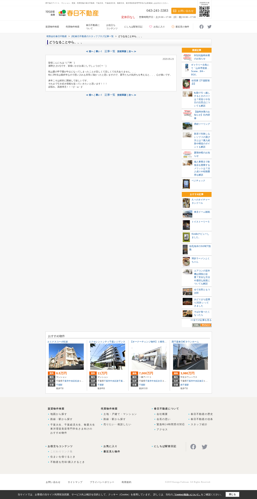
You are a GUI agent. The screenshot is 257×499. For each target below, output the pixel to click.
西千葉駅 (184, 385)
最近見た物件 (182, 26)
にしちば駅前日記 (133, 26)
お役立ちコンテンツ (60, 446)
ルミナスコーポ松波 (57, 341)
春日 (201, 381)
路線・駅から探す (61, 419)
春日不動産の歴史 (202, 414)
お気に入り (159, 26)
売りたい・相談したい (117, 424)
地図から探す (58, 414)
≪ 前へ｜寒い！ (94, 51)
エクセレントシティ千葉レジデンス (107, 341)
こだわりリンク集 (61, 451)
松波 (77, 381)
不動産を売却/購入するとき (67, 462)
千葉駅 (59, 385)
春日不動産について (166, 408)
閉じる (232, 494)
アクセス (162, 429)
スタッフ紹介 (199, 424)
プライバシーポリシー (102, 482)
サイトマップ (75, 482)
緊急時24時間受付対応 (171, 424)
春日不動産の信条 (202, 419)
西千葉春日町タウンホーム (185, 341)
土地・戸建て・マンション (120, 414)
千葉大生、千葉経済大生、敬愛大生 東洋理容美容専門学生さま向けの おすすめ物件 (72, 428)
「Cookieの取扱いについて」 (187, 494)
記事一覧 (110, 51)
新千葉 (119, 381)
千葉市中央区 (68, 381)
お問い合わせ (186, 11)
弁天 (160, 381)
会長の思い (164, 419)
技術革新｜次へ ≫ (126, 51)
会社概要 (162, 414)
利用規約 (126, 482)
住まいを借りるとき (63, 456)
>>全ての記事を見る (201, 320)
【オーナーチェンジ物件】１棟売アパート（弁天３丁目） (159, 341)
